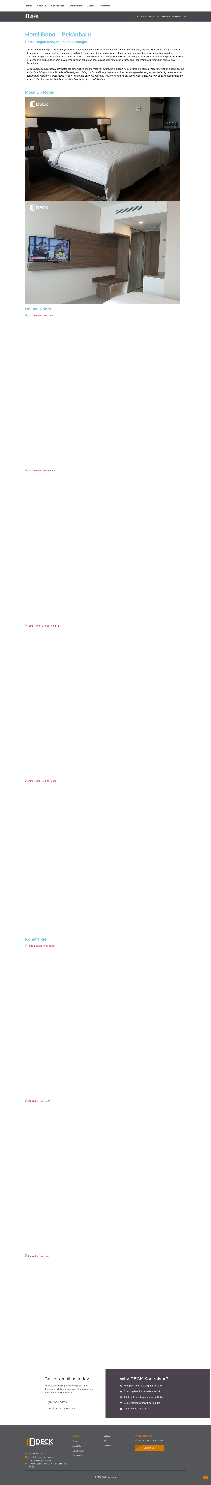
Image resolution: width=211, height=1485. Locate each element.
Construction (57, 5)
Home (29, 5)
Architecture (75, 5)
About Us (41, 5)
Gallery (90, 5)
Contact (107, 1445)
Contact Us (104, 5)
